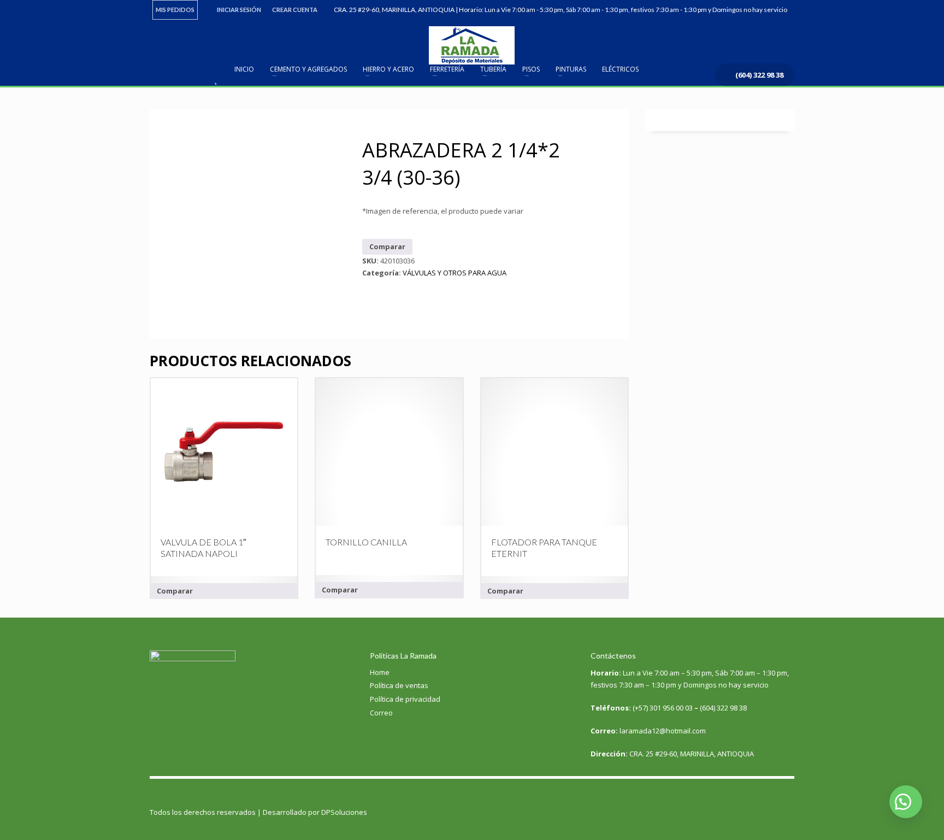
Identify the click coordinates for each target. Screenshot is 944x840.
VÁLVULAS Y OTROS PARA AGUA (454, 273)
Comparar (387, 246)
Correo (381, 713)
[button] (905, 801)
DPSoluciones (344, 812)
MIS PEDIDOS (175, 9)
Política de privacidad (405, 699)
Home (380, 672)
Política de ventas (399, 685)
